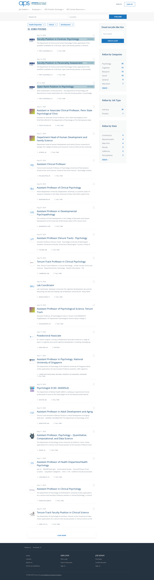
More (104, 88)
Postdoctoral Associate (49, 335)
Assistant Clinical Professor (51, 164)
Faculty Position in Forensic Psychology (58, 39)
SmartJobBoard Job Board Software (51, 575)
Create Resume (100, 562)
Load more (61, 535)
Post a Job (64, 559)
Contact (28, 559)
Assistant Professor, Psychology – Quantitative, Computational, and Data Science (62, 436)
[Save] (92, 35)
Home (28, 556)
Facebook (36, 547)
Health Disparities (35, 25)
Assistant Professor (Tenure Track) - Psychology (62, 238)
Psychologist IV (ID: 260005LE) (53, 387)
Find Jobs (118, 17)
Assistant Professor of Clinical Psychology (59, 187)
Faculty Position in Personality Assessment (60, 62)
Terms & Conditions (33, 566)
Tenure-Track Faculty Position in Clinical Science (63, 512)
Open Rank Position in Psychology (55, 86)
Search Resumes (66, 562)
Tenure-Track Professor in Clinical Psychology (61, 261)
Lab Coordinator (45, 285)
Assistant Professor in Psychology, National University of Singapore (60, 361)
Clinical (51, 25)
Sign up (130, 4)
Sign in (119, 4)
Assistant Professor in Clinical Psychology (59, 488)
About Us (29, 562)
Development (66, 25)
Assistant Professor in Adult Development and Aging (65, 411)
